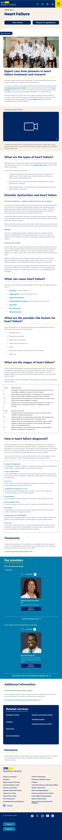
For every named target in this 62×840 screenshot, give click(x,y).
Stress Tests (8, 523)
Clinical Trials (10, 729)
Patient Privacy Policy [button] (9, 796)
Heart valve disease (15, 308)
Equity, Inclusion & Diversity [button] (11, 782)
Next (35, 574)
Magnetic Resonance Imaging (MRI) (15, 515)
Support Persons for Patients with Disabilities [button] (42, 802)
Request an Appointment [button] (45, 22)
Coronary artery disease (16, 298)
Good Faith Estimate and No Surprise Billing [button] (45, 785)
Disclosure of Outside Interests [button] (41, 779)
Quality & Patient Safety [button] (39, 799)
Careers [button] (9, 824)
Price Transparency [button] (9, 799)
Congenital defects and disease (18, 301)
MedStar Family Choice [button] (38, 788)
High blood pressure (15, 312)
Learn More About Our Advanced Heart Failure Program (21, 700)
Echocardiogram (9, 496)
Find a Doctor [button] (18, 22)
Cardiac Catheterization (12, 471)
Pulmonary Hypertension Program (42, 715)
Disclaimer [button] (6, 779)
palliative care (37, 99)
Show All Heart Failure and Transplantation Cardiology (30, 676)
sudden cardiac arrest (39, 165)
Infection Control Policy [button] (10, 788)
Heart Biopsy (8, 508)
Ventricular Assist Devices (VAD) (42, 724)
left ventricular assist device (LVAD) (15, 88)
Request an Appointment (31, 608)
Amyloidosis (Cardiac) (12, 715)
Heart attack (13, 305)
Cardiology (9, 722)
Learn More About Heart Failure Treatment (17, 551)
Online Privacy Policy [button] (9, 793)
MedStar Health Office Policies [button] (12, 790)
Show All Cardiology (30, 619)
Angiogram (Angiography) (13, 464)
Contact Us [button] (9, 829)
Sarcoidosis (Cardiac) (38, 719)
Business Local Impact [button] (10, 777)
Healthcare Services (9, 9)
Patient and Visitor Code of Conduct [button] (42, 793)
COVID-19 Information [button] (38, 777)
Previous (22, 574)
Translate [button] (9, 806)
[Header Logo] (8, 2)
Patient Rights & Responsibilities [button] (41, 796)
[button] (37, 4)
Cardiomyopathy (14, 294)
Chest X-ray (8, 481)
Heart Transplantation (12, 736)
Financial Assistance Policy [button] (11, 785)
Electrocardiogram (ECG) (12, 502)
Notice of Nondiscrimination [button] (40, 790)
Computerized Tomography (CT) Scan (16, 489)
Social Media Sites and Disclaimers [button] (13, 801)
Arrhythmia (12, 290)
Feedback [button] (34, 782)
